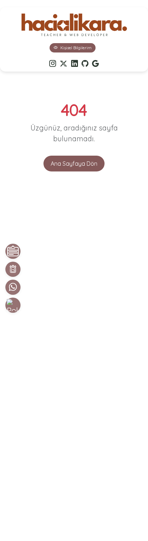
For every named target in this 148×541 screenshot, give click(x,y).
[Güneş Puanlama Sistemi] (12, 305)
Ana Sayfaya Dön (74, 163)
